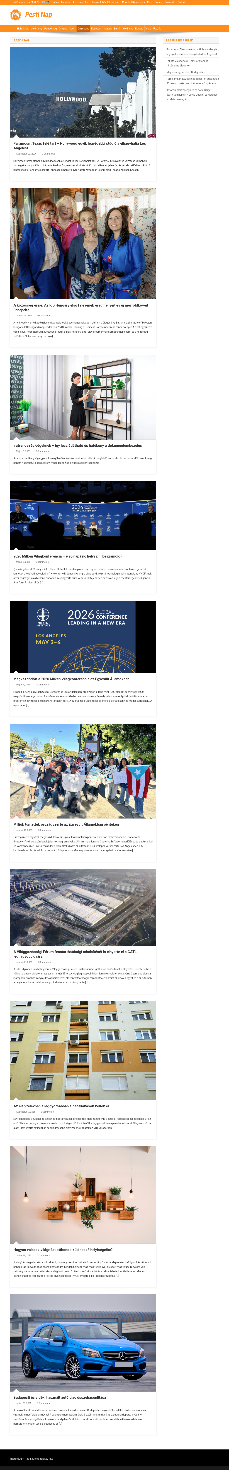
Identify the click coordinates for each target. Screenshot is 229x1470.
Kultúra (108, 28)
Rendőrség (50, 28)
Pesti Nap (38, 14)
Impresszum (17, 1458)
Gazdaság (83, 28)
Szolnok (182, 2)
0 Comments (48, 153)
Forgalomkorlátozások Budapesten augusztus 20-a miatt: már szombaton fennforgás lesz (193, 81)
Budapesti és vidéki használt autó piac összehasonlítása (59, 1397)
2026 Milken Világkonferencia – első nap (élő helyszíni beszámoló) (67, 556)
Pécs (149, 2)
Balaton (55, 2)
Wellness (128, 28)
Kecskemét (114, 2)
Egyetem (96, 28)
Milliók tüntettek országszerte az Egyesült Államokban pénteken (66, 824)
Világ (148, 28)
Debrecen (78, 2)
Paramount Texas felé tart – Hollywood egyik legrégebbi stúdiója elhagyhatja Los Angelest (192, 52)
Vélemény (36, 28)
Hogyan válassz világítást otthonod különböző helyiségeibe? (63, 1250)
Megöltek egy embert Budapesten (186, 72)
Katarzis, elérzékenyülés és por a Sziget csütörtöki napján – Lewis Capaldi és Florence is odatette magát (192, 95)
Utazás (157, 28)
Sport (72, 28)
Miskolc (126, 2)
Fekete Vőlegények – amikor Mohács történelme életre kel (187, 63)
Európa (95, 2)
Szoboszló (170, 2)
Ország (63, 28)
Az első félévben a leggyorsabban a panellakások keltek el (61, 1106)
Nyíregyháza (138, 2)
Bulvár (117, 28)
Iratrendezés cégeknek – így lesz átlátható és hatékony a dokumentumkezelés (77, 445)
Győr (103, 2)
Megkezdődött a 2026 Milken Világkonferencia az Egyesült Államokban (71, 679)
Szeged (158, 2)
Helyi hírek (23, 28)
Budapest (66, 2)
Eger (87, 2)
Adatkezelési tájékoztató (39, 1458)
